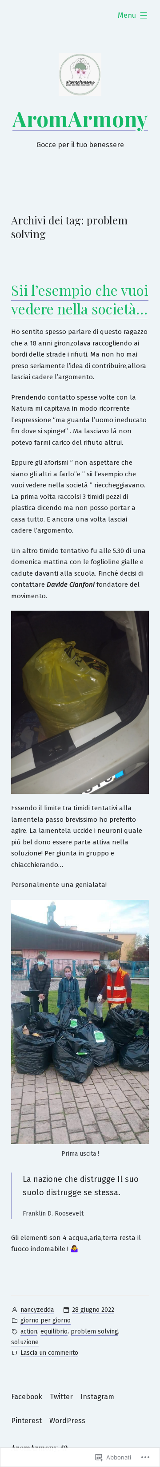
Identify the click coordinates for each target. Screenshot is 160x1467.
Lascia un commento (49, 1353)
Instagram (97, 1396)
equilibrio (54, 1331)
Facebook (26, 1396)
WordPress (67, 1420)
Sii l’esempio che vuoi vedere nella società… (79, 299)
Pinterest (26, 1420)
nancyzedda (37, 1310)
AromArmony (80, 118)
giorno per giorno (45, 1320)
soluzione (25, 1342)
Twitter (61, 1396)
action (28, 1331)
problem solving (94, 1331)
